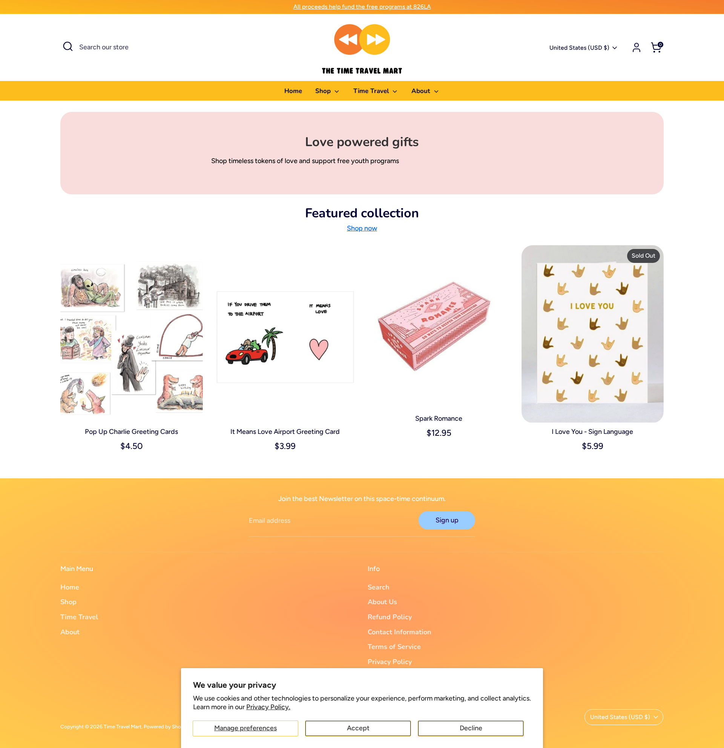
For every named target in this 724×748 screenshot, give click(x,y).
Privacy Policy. (268, 707)
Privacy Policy (390, 661)
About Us (382, 601)
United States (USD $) (579, 47)
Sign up (447, 520)
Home (293, 91)
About (421, 91)
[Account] (636, 47)
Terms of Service (394, 646)
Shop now (362, 228)
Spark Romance (438, 418)
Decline (471, 728)
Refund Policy (390, 616)
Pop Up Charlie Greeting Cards (131, 431)
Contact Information (399, 632)
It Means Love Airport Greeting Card (285, 431)
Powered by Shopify (167, 727)
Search (379, 587)
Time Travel (372, 91)
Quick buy (131, 410)
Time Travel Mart (122, 727)
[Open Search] (67, 46)
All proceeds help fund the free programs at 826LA (362, 6)
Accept (358, 728)
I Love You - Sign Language (592, 431)
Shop (324, 91)
